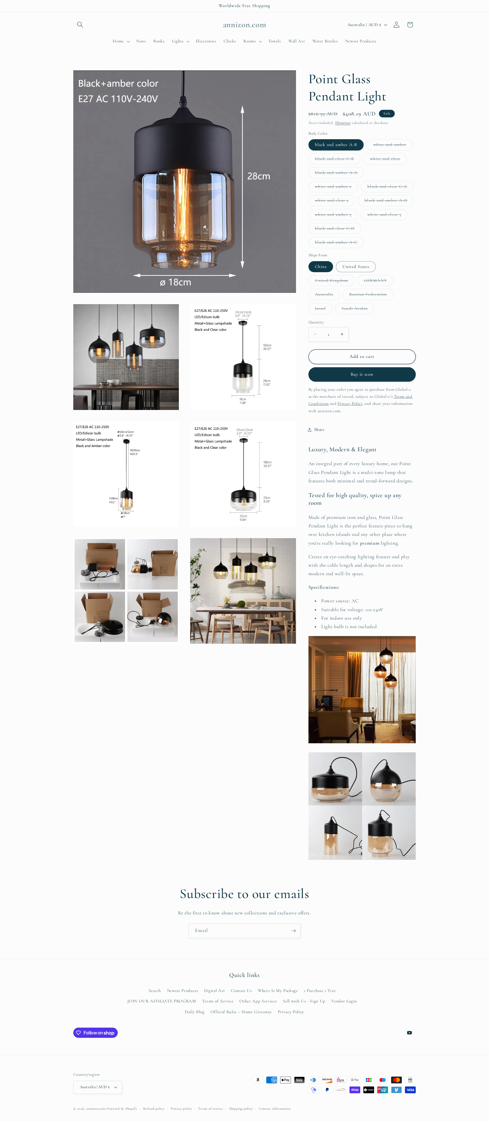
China (321, 266)
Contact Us (241, 990)
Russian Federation (371, 295)
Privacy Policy (291, 1011)
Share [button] (319, 429)
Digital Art (214, 990)
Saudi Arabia (358, 309)
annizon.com (95, 1109)
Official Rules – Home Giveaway (241, 1011)
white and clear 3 (387, 215)
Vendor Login (344, 1001)
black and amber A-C (339, 243)
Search (155, 990)
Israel (324, 309)
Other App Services (258, 1001)
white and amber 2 (336, 188)
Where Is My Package (278, 990)
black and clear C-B (338, 160)
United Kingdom (335, 281)
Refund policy (154, 1109)
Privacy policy (181, 1109)
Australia (327, 295)
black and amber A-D (389, 201)
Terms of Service (218, 1001)
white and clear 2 (335, 201)
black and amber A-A (339, 173)
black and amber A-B (336, 144)
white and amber (393, 146)
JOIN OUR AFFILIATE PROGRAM (161, 1001)
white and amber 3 (336, 215)
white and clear (388, 160)
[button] (80, 24)
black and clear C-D (338, 229)
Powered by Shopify (121, 1109)
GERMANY (378, 281)
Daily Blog (195, 1011)
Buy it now (362, 374)
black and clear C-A (390, 188)
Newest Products (182, 990)
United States (355, 266)
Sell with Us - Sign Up (304, 1001)
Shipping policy (241, 1109)
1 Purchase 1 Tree (320, 990)
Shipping (343, 122)
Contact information (275, 1109)
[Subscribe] (293, 931)
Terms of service (210, 1109)
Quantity (316, 321)
